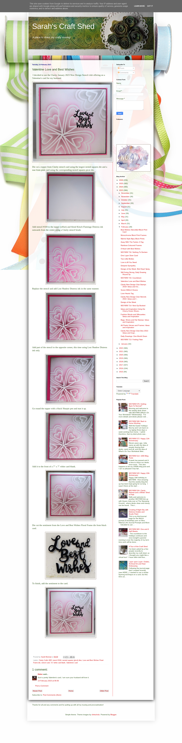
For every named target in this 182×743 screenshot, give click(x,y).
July (123, 210)
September (125, 203)
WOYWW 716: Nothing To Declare (134, 252)
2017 (121, 365)
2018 (121, 362)
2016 (121, 368)
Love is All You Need (129, 262)
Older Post (104, 691)
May (123, 217)
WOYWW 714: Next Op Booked (133, 306)
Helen (40, 674)
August (124, 207)
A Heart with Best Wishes (130, 249)
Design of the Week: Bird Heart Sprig (135, 269)
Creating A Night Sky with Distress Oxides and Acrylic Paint (138, 512)
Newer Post (37, 691)
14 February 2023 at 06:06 (48, 681)
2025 (121, 183)
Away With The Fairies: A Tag (132, 242)
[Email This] (64, 657)
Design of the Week (128, 302)
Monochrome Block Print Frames (133, 235)
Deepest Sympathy (128, 266)
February (125, 227)
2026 (121, 180)
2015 (121, 372)
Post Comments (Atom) (52, 695)
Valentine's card (72, 663)
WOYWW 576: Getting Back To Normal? (137, 405)
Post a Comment (41, 686)
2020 (121, 355)
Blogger (113, 715)
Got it (150, 6)
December (125, 193)
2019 (121, 358)
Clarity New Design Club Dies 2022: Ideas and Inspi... (135, 332)
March (124, 223)
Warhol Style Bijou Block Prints (132, 239)
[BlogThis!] (66, 657)
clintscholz (96, 715)
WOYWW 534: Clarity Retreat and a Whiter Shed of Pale (139, 492)
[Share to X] (69, 657)
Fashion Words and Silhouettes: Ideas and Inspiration (133, 315)
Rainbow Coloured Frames (131, 245)
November (125, 197)
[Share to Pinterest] (73, 657)
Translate (134, 394)
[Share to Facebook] (71, 657)
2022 (121, 348)
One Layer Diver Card (129, 255)
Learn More (139, 6)
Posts (121, 68)
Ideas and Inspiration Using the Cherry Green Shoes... (133, 310)
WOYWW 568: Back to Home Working (137, 422)
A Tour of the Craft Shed (138, 546)
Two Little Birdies (127, 259)
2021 (121, 351)
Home (71, 691)
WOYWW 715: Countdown (131, 278)
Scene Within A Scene (129, 290)
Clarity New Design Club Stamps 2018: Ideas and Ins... (133, 286)
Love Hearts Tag (127, 293)
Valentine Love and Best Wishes (133, 281)
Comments (123, 73)
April (123, 220)
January (124, 344)
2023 (121, 190)
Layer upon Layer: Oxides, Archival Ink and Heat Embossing (139, 564)
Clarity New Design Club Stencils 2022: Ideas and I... (133, 298)
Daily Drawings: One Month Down (134, 336)
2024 (121, 187)
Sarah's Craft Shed (63, 26)
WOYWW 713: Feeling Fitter (132, 340)
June (123, 213)
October (124, 200)
